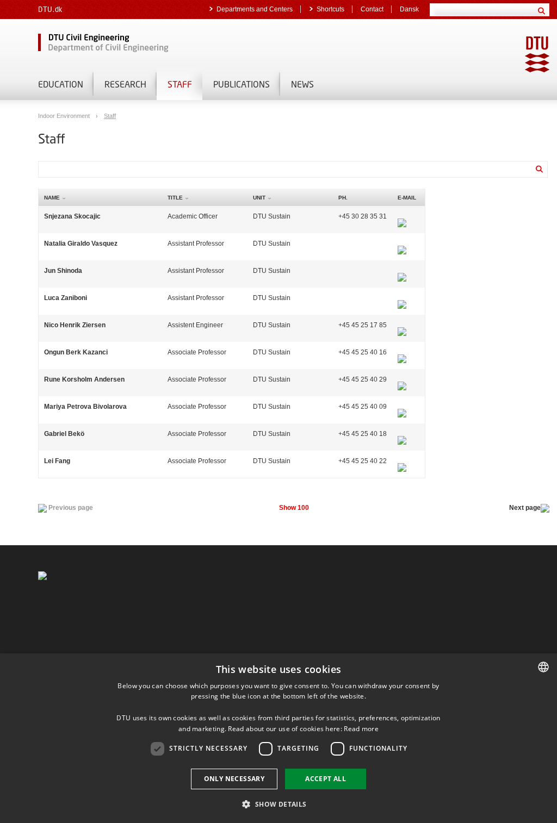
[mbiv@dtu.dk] (402, 406)
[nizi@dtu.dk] (402, 325)
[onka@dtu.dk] (402, 352)
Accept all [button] (325, 778)
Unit (259, 198)
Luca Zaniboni (65, 298)
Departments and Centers (254, 9)
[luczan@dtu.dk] (402, 298)
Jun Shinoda (63, 271)
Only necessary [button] (234, 778)
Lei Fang (57, 461)
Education (60, 84)
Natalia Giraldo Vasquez (80, 243)
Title (175, 198)
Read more (361, 728)
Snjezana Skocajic (72, 216)
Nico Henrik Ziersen (75, 325)
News (302, 84)
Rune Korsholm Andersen (84, 379)
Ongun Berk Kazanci (76, 352)
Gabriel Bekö (64, 434)
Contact (372, 9)
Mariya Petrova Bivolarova (85, 406)
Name (52, 198)
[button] (278, 803)
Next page (525, 508)
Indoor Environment (64, 116)
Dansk (409, 9)
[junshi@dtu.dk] (402, 271)
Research (125, 84)
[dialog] (278, 738)
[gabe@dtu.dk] (402, 434)
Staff (180, 84)
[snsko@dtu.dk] (402, 216)
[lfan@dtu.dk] (402, 461)
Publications (241, 84)
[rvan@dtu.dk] (402, 379)
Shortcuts (330, 9)
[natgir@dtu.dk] (402, 243)
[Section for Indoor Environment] (163, 43)
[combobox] (543, 667)
